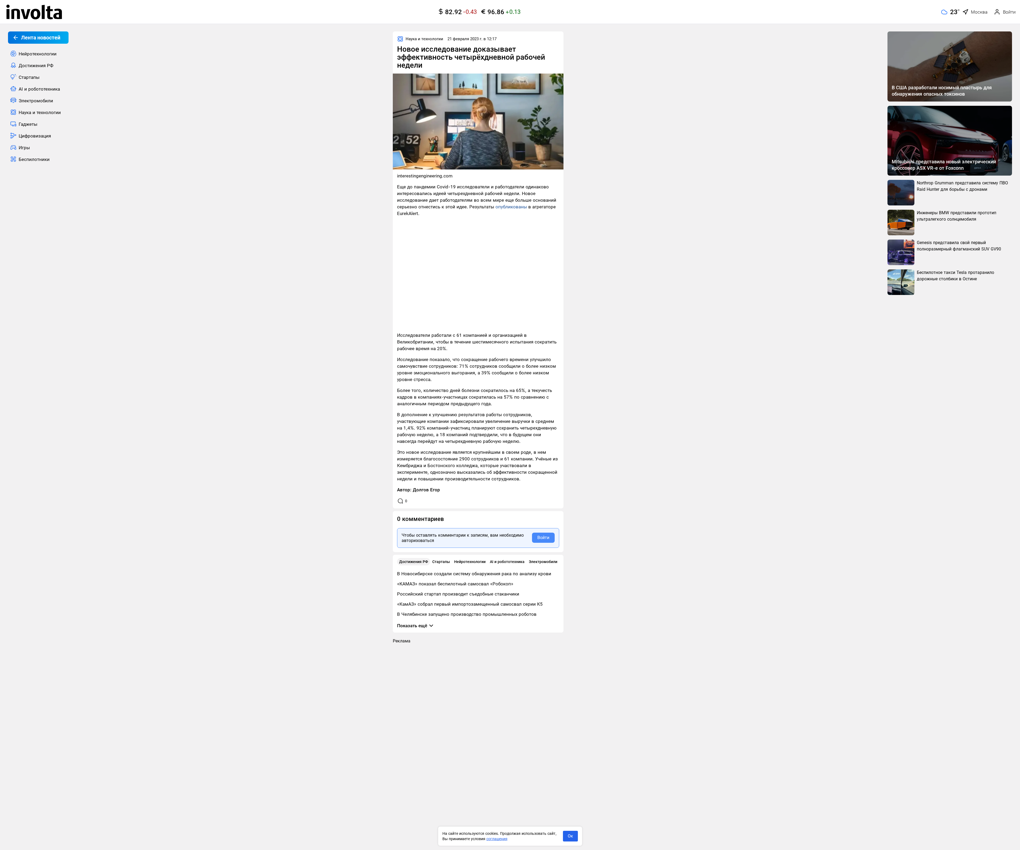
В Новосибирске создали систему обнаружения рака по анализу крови (474, 573)
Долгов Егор (426, 489)
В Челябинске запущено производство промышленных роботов (467, 614)
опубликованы (511, 206)
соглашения (496, 839)
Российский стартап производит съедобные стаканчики (458, 594)
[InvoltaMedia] (34, 12)
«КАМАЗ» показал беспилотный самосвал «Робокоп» (455, 583)
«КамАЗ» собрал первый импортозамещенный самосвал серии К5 (470, 604)
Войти (543, 537)
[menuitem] (38, 53)
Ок (570, 836)
